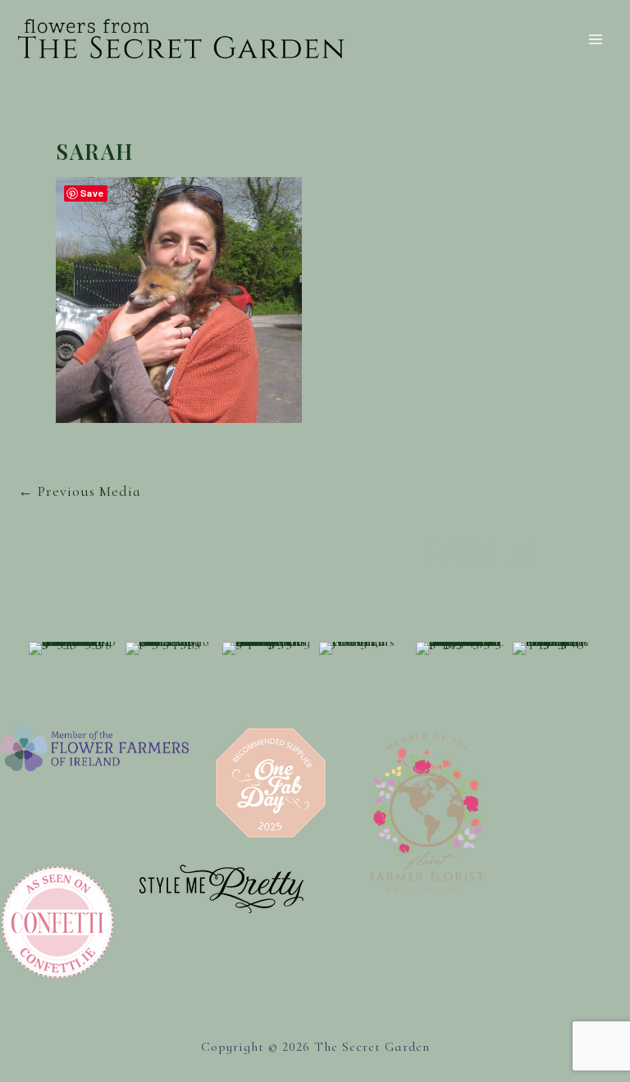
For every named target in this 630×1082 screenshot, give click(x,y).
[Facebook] (444, 553)
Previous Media (79, 491)
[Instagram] (482, 553)
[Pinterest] (521, 553)
